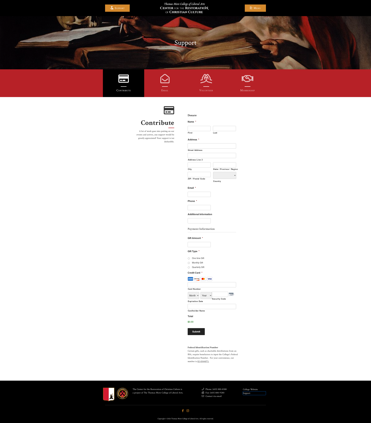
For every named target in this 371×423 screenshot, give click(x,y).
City (190, 169)
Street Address (195, 150)
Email (164, 90)
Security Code (219, 298)
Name (192, 121)
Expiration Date (195, 301)
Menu (257, 8)
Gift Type (193, 251)
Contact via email (213, 396)
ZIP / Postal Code (196, 178)
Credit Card (195, 272)
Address (193, 139)
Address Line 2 (195, 159)
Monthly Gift (197, 262)
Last (215, 132)
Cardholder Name (196, 310)
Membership (247, 90)
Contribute (123, 90)
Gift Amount (195, 238)
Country (217, 181)
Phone (192, 201)
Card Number (194, 289)
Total (190, 316)
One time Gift (198, 258)
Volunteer (206, 90)
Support (119, 8)
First (190, 132)
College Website (250, 389)
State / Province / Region (224, 169)
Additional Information (200, 214)
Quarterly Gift (198, 267)
